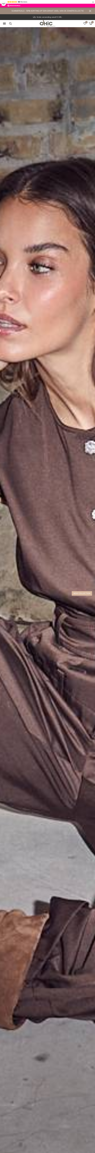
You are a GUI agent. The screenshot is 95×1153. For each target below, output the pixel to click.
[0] (90, 23)
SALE (87, 593)
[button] (5, 23)
